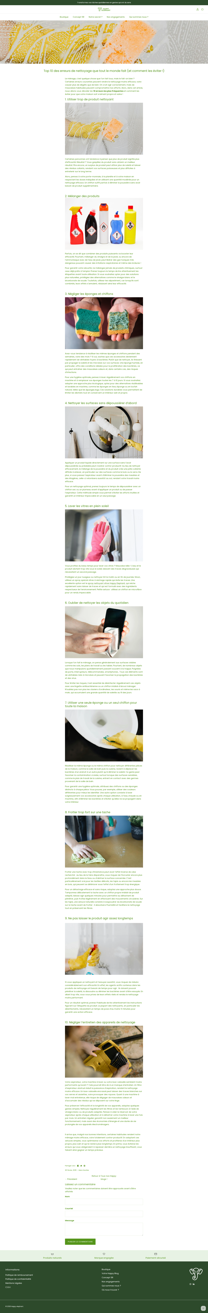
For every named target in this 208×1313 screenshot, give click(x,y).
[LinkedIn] (193, 1284)
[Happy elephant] (104, 9)
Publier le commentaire (80, 1241)
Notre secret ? (95, 17)
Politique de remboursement (19, 1275)
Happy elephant (17, 1306)
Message (69, 1220)
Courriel (69, 1208)
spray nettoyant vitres (99, 583)
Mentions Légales (13, 1283)
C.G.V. (8, 1287)
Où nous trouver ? (110, 1289)
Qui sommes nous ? (138, 17)
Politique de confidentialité (18, 1279)
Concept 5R (78, 17)
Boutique (64, 17)
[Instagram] (190, 1284)
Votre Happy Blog (110, 1273)
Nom (67, 1196)
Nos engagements (116, 17)
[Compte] (197, 9)
